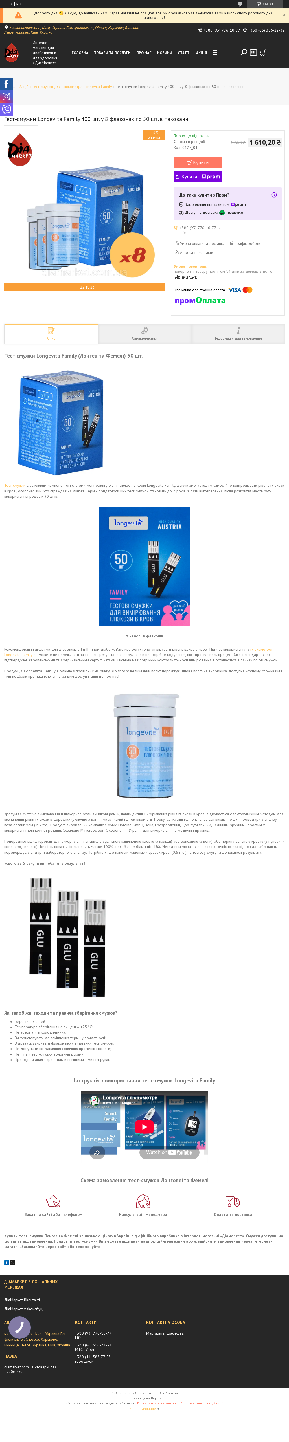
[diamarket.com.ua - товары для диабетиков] (17, 53)
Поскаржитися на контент (157, 1403)
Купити (201, 162)
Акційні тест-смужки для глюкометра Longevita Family (65, 86)
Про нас (144, 52)
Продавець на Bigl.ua (144, 1398)
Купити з (190, 176)
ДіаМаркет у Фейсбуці (23, 1308)
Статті (184, 52)
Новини (164, 52)
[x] (12, 1263)
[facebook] (6, 1263)
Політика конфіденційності (201, 1403)
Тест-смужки (14, 485)
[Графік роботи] (253, 52)
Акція (201, 52)
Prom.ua (171, 1393)
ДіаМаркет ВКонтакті (22, 1299)
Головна (80, 52)
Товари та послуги (112, 52)
